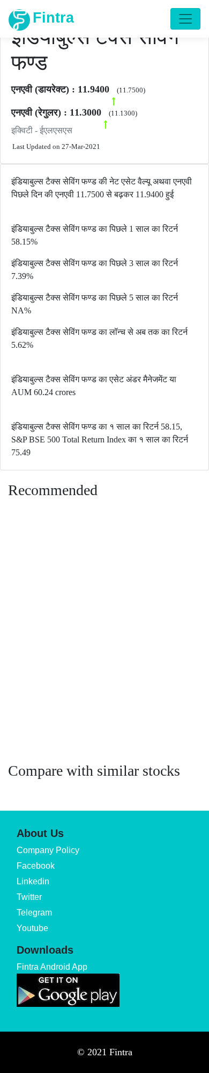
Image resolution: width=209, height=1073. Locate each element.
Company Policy (48, 850)
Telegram (34, 912)
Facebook (36, 865)
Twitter (29, 897)
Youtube (32, 928)
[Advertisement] (104, 641)
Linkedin (33, 881)
